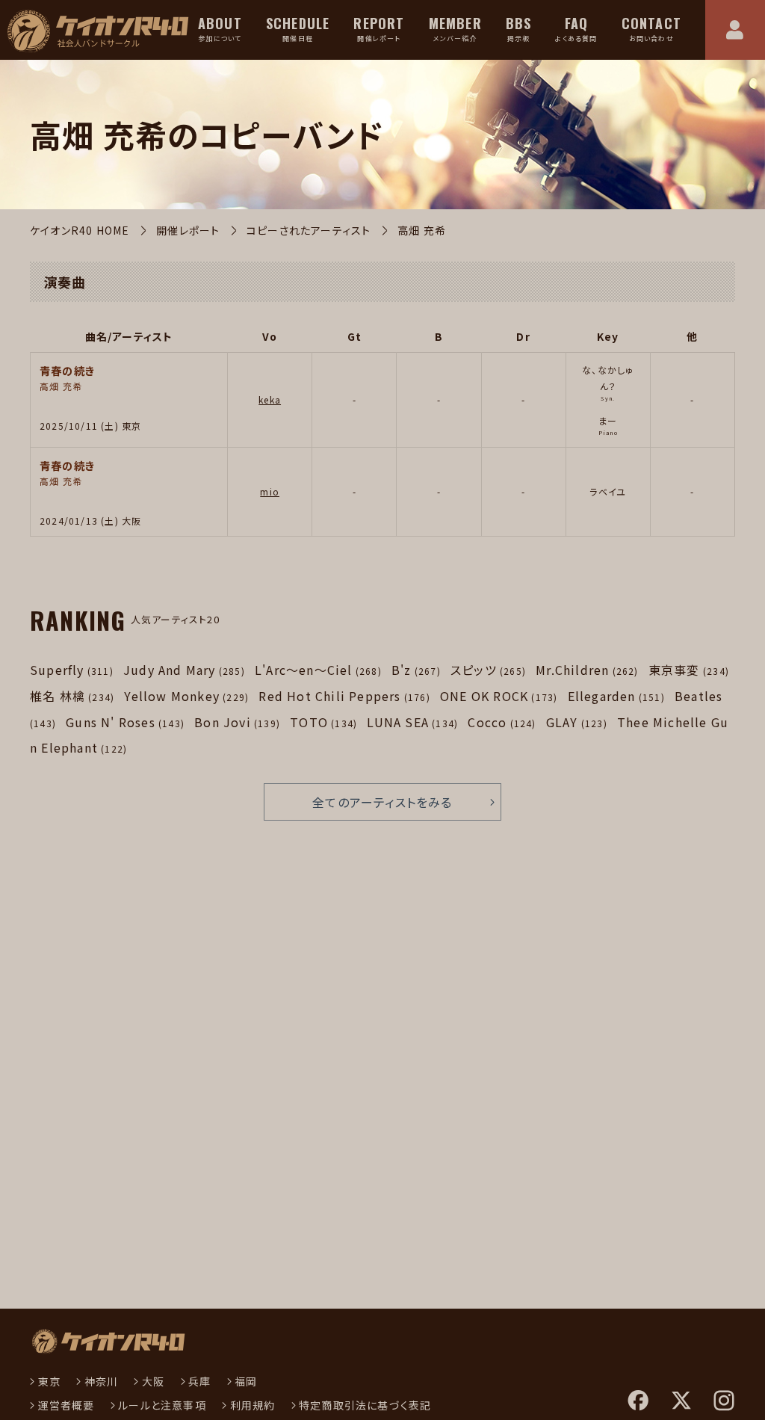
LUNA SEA (412, 722)
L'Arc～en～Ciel (318, 670)
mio (269, 491)
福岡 (246, 1381)
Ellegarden (616, 696)
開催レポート (188, 230)
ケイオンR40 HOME (79, 230)
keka (269, 399)
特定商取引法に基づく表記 (365, 1405)
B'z (416, 670)
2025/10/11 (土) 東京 (90, 425)
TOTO (323, 722)
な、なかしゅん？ (608, 377)
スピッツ (488, 670)
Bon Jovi (237, 722)
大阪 (153, 1381)
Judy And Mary (184, 670)
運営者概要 (66, 1405)
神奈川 (101, 1381)
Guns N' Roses (125, 722)
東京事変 (688, 670)
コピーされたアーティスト (309, 230)
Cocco (502, 722)
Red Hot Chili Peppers (344, 696)
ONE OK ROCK (498, 696)
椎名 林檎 (72, 696)
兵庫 (199, 1381)
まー (607, 420)
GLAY (576, 722)
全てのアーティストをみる (382, 802)
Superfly (72, 670)
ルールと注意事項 (162, 1405)
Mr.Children (587, 670)
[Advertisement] (155, 1136)
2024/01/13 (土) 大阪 (90, 520)
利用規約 (252, 1405)
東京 (49, 1381)
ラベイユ (607, 491)
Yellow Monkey (186, 696)
